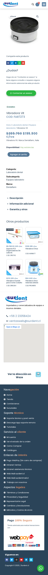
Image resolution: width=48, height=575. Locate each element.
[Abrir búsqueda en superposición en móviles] (33, 4)
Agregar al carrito (18, 154)
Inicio (8, 125)
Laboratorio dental (20, 125)
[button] (44, 4)
